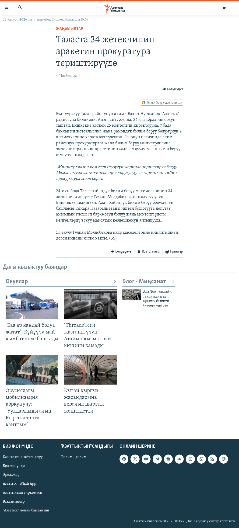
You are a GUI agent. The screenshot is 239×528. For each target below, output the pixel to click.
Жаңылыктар (69, 29)
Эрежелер (11, 475)
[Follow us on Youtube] (146, 459)
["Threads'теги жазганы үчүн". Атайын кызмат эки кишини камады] (90, 304)
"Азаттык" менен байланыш (26, 510)
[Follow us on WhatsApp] (201, 459)
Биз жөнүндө (14, 466)
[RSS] (212, 459)
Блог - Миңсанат (144, 281)
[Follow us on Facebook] (124, 459)
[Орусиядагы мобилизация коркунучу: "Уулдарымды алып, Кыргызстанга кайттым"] (32, 370)
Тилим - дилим (73, 457)
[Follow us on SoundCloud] (179, 459)
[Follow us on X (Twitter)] (134, 459)
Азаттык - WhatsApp (19, 484)
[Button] (172, 89)
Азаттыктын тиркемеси (22, 492)
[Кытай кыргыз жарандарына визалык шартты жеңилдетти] (90, 370)
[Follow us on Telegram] (157, 459)
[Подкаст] (223, 459)
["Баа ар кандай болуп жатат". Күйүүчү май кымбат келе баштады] (32, 304)
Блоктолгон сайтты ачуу (23, 457)
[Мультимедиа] (225, 8)
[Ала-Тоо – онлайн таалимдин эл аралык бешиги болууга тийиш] (131, 294)
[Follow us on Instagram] (190, 459)
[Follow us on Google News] (168, 459)
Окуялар (17, 281)
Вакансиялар (14, 502)
